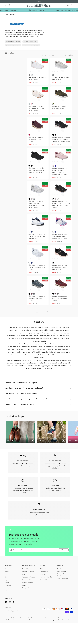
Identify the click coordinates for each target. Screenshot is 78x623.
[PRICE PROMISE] (23, 487)
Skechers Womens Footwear (30, 45)
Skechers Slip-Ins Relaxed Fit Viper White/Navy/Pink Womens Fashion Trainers (60, 236)
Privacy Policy (26, 588)
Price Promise (44, 571)
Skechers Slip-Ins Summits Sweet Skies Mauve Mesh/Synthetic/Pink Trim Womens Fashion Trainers (59, 171)
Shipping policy (56, 620)
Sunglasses (8, 585)
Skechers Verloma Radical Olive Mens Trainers (59, 107)
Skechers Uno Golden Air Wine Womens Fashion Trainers (36, 139)
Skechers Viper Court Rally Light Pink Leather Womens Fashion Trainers (36, 108)
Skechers (12, 14)
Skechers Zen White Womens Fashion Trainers (37, 78)
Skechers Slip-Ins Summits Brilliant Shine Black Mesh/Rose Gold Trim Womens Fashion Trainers (61, 204)
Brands (7, 588)
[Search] (9, 5)
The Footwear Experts (25, 10)
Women (7, 571)
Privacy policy (49, 618)
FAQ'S (24, 585)
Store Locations (61, 571)
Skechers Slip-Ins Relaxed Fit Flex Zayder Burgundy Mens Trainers (60, 298)
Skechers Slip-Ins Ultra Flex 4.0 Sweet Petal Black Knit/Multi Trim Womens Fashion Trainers (61, 139)
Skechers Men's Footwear (13, 41)
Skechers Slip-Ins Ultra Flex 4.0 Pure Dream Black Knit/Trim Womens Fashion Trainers (37, 170)
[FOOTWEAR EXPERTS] (55, 462)
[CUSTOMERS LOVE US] (39, 510)
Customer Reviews (62, 578)
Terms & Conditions (27, 582)
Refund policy (58, 618)
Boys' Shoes (42, 440)
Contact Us (25, 569)
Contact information (67, 620)
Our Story (60, 569)
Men (6, 574)
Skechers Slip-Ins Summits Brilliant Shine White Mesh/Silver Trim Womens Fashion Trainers (36, 204)
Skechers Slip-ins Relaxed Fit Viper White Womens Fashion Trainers (37, 267)
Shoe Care (43, 574)
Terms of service (68, 618)
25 (57, 311)
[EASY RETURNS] (55, 487)
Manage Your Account (28, 577)
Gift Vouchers (43, 569)
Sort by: (44, 55)
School (7, 582)
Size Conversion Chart (46, 577)
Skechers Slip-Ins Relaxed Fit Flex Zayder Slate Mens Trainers (37, 298)
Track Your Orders (27, 580)
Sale (6, 591)
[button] (5, 5)
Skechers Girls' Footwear (30, 41)
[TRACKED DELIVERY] (23, 462)
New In (7, 569)
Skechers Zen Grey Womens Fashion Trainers (60, 78)
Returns (24, 574)
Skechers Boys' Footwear (13, 45)
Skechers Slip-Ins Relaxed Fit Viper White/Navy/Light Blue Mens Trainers (37, 236)
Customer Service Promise (62, 575)
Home (6, 14)
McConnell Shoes (11, 620)
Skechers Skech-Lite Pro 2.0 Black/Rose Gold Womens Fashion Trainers (60, 267)
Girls (6, 577)
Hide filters (11, 53)
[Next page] (63, 311)
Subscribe (63, 550)
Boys (6, 580)
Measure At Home (45, 580)
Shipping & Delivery (28, 571)
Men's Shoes (11, 440)
